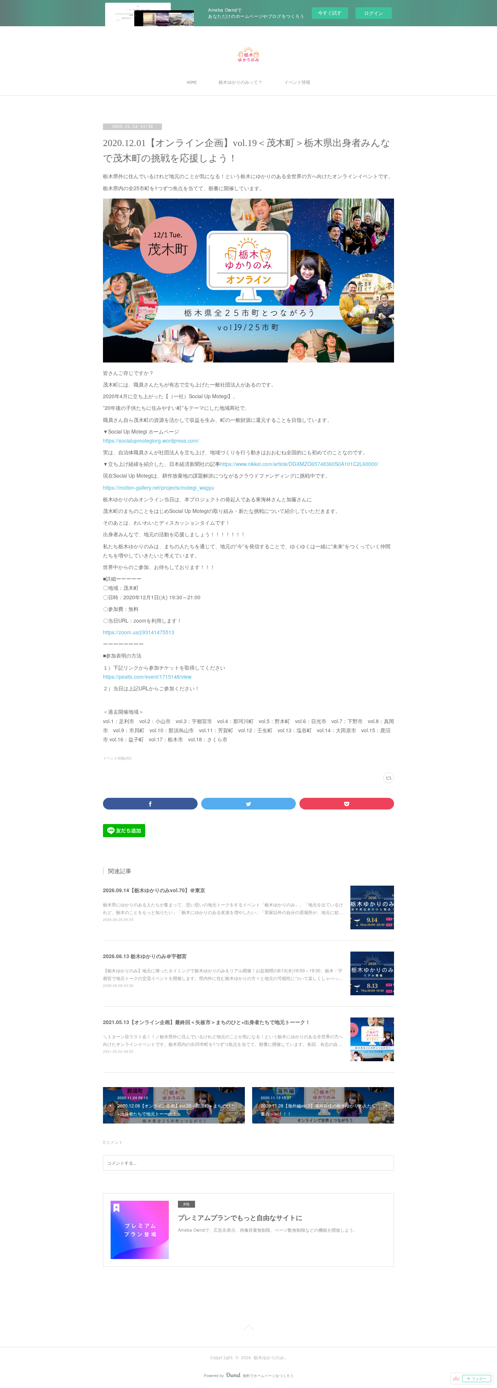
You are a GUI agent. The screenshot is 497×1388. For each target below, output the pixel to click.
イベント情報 (297, 82)
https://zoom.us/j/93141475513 (138, 632)
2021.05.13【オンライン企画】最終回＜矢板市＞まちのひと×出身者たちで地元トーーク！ (206, 1022)
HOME (192, 82)
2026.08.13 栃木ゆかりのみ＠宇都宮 (145, 956)
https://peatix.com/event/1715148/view (147, 676)
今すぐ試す (330, 12)
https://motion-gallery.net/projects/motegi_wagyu (158, 487)
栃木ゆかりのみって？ (240, 82)
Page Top (248, 1329)
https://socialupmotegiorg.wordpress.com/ (151, 440)
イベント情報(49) (117, 758)
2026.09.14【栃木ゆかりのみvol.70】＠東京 (154, 890)
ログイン (373, 12)
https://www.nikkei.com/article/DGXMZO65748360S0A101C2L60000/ (299, 463)
